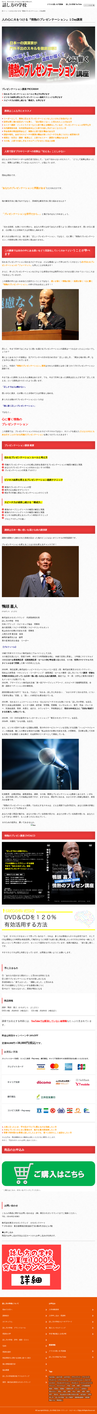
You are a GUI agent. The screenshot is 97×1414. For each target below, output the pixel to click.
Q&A (4, 1346)
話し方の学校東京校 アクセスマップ (15, 1376)
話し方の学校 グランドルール (14, 1328)
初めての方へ (7, 1309)
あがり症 (59, 1377)
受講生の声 (6, 1334)
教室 (88, 1391)
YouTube (52, 1377)
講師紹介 (5, 1316)
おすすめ (67, 1377)
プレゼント (75, 1383)
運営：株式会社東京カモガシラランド (16, 1382)
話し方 (51, 1397)
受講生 (62, 1389)
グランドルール (63, 1380)
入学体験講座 (54, 1309)
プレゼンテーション (63, 1383)
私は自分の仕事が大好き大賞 (69, 1394)
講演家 (87, 1397)
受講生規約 (6, 1352)
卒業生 (56, 1389)
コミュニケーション (76, 1380)
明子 (50, 1394)
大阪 (64, 1391)
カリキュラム (7, 1322)
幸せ (74, 1391)
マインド (52, 1386)
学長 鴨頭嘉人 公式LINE (57, 1334)
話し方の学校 (59, 1397)
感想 (78, 1391)
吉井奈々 (84, 1389)
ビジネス (52, 1383)
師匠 (69, 1391)
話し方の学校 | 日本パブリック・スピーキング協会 (64, 1410)
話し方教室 (69, 1397)
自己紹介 (83, 1394)
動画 (50, 1389)
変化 (59, 1391)
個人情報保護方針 (9, 1364)
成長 (83, 1391)
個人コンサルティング (57, 1328)
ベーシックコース (86, 1383)
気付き (56, 1394)
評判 (89, 1394)
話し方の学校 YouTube (74, 4)
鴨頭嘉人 (59, 1400)
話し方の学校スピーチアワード (60, 1322)
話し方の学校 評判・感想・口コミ (15, 1340)
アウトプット (76, 1377)
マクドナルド (61, 1386)
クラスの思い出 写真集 (55, 4)
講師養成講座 (79, 1397)
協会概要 (5, 1370)
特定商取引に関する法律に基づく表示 (16, 1358)
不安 (68, 1386)
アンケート (52, 1380)
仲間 (78, 1386)
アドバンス (85, 1377)
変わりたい (52, 1391)
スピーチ (87, 1380)
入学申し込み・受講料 (57, 1316)
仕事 (73, 1386)
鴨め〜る (52, 1400)
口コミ (77, 1389)
